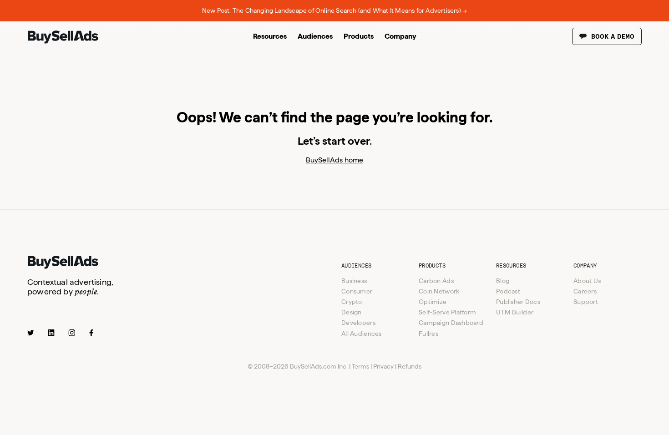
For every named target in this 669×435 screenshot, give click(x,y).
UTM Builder (514, 312)
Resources (270, 36)
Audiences (315, 36)
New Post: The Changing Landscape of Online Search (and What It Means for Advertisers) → (334, 10)
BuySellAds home (334, 160)
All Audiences (361, 333)
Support (585, 301)
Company (400, 36)
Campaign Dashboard (451, 322)
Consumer (356, 291)
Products (359, 36)
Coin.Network (439, 291)
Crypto (351, 301)
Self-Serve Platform (447, 312)
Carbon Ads (436, 280)
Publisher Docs (518, 301)
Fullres (428, 333)
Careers (585, 291)
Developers (358, 322)
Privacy (383, 366)
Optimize (432, 301)
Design (351, 312)
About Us (587, 280)
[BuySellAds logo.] (63, 42)
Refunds (409, 366)
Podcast (508, 291)
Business (354, 280)
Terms (360, 366)
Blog (502, 280)
